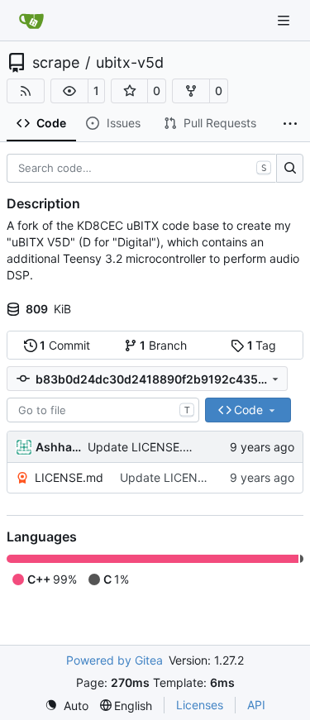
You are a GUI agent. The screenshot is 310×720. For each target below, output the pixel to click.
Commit (65, 345)
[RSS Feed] (26, 91)
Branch (163, 345)
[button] (69, 91)
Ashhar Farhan (59, 447)
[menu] (66, 706)
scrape (55, 63)
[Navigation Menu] (285, 20)
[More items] (290, 124)
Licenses (199, 705)
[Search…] (289, 169)
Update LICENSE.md (144, 447)
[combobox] (103, 410)
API (256, 705)
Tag (262, 345)
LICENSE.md (69, 477)
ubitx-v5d (130, 63)
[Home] (31, 21)
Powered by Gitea (114, 660)
